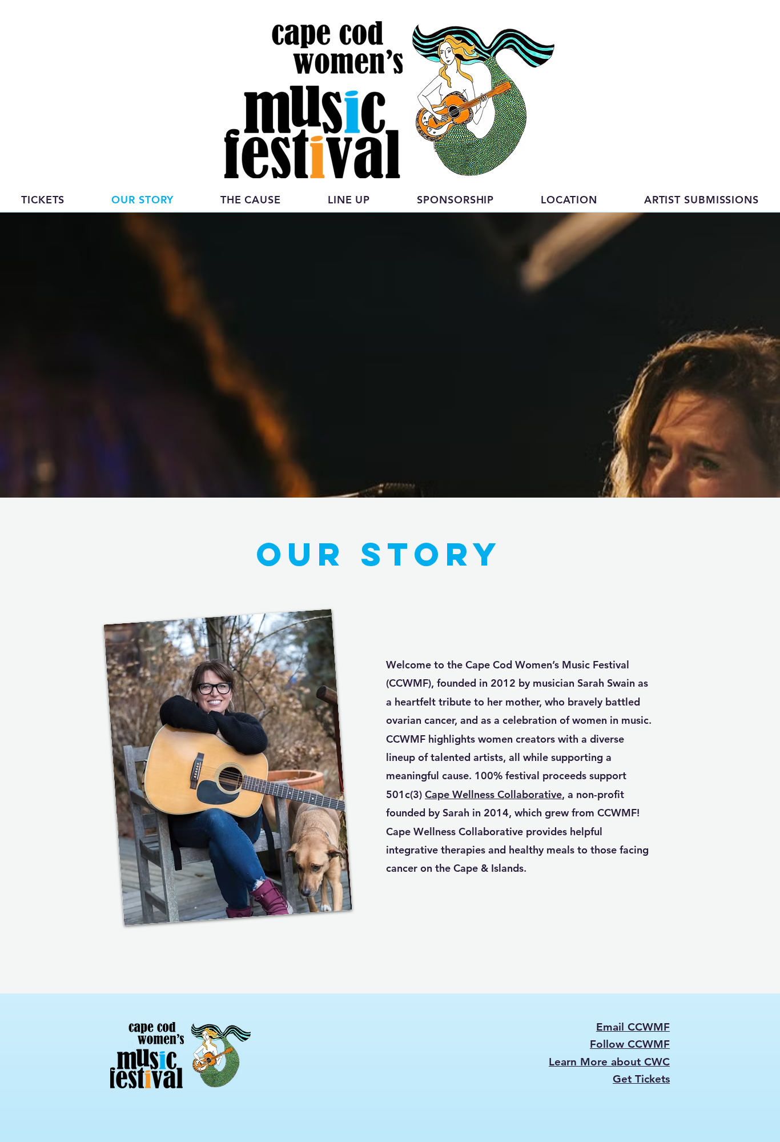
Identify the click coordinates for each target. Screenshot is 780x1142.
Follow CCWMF (630, 1044)
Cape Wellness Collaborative (493, 794)
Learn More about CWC (609, 1061)
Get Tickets (641, 1078)
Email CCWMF (633, 1026)
